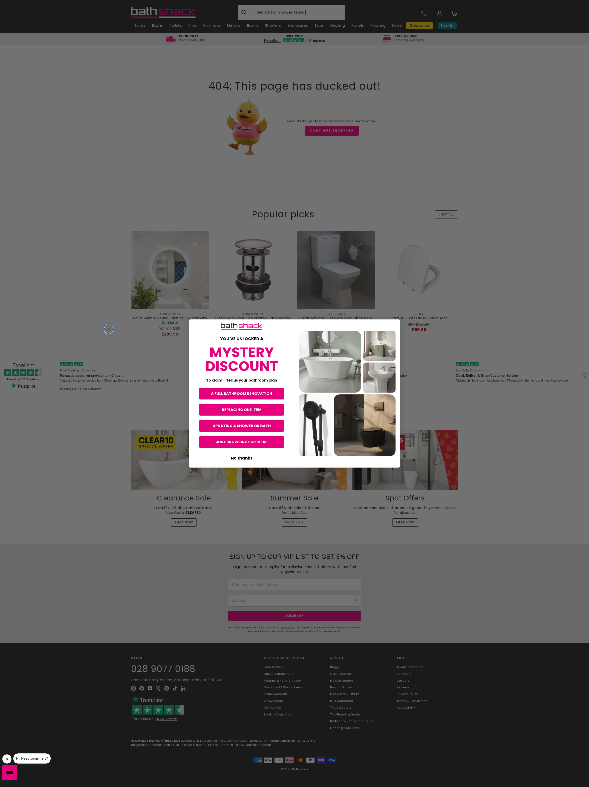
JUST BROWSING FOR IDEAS (242, 442)
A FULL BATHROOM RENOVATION (241, 393)
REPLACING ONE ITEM (242, 409)
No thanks (242, 458)
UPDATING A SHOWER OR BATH (242, 425)
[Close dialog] (108, 329)
